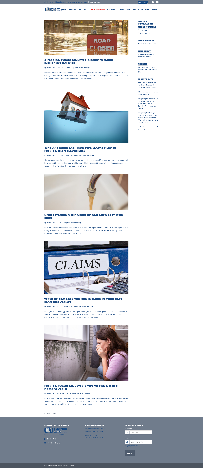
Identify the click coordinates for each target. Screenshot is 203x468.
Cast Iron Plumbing (74, 155)
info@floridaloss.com (148, 44)
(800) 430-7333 (144, 33)
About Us (72, 9)
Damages (111, 9)
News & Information (141, 9)
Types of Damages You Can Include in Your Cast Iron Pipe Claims (83, 300)
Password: (128, 438)
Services (82, 9)
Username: (128, 429)
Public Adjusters (73, 68)
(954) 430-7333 (95, 2)
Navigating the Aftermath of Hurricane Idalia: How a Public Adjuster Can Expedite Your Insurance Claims (148, 103)
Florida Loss (51, 68)
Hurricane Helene (98, 9)
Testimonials (125, 9)
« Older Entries (50, 413)
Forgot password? (131, 446)
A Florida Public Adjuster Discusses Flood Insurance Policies (78, 61)
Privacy (72, 465)
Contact (155, 9)
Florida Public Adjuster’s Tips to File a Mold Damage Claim (81, 387)
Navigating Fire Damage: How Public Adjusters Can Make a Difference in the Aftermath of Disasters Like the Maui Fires (148, 117)
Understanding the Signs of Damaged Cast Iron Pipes (83, 216)
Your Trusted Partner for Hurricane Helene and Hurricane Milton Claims (147, 84)
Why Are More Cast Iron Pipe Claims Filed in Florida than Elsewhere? (80, 149)
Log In (129, 453)
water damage (84, 68)
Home (63, 9)
